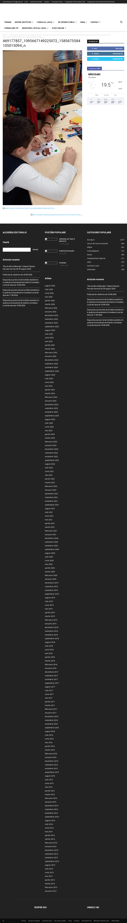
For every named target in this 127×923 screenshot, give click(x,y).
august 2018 (50, 642)
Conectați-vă (118, 54)
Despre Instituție (23, 22)
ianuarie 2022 (50, 490)
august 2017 (50, 687)
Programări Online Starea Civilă (75, 2)
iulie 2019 (49, 601)
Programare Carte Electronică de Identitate (100, 2)
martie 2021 (50, 527)
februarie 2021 (51, 531)
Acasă (5, 35)
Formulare (62, 263)
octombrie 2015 (51, 768)
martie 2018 (50, 661)
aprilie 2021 (50, 523)
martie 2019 (50, 616)
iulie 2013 (49, 869)
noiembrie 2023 (51, 408)
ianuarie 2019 (50, 623)
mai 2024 (48, 386)
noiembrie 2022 (51, 453)
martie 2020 (50, 571)
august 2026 (50, 285)
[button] (121, 22)
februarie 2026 (51, 308)
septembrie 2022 (52, 460)
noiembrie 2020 (51, 542)
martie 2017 (50, 705)
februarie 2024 (51, 397)
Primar (7, 22)
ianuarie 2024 (50, 401)
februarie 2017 (51, 709)
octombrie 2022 (51, 456)
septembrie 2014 (52, 817)
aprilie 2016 (50, 746)
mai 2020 (48, 564)
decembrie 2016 (51, 716)
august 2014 (50, 820)
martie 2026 (50, 304)
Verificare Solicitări (36, 2)
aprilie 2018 (50, 657)
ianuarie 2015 (50, 802)
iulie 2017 (49, 690)
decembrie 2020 (51, 538)
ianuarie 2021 (50, 534)
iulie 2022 (49, 467)
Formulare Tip (11, 28)
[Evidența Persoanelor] (51, 254)
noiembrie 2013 (51, 854)
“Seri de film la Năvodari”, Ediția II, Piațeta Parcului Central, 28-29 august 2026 (19, 267)
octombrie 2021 (51, 501)
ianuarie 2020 (50, 579)
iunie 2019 (49, 605)
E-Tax (26, 2)
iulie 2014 (49, 824)
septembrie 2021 (52, 505)
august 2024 (50, 375)
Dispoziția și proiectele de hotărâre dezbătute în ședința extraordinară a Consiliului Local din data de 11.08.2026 (21, 292)
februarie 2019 (51, 620)
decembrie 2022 (51, 449)
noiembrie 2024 (51, 363)
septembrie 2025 (52, 326)
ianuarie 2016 (50, 757)
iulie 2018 (49, 646)
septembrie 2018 (52, 638)
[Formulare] (51, 266)
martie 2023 (50, 438)
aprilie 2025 (50, 345)
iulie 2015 (49, 779)
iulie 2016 (49, 735)
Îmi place (119, 48)
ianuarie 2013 (50, 891)
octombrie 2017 (51, 679)
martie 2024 (50, 393)
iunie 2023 (49, 427)
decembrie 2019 (51, 583)
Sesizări (46, 2)
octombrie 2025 (51, 323)
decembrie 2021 (51, 493)
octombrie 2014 (51, 813)
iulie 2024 (49, 378)
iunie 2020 (49, 560)
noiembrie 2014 (51, 809)
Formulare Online (57, 2)
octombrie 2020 (51, 545)
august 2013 (50, 865)
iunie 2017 (49, 694)
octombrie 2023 (51, 412)
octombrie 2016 (51, 724)
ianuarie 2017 (50, 713)
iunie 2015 (49, 783)
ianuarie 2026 (50, 311)
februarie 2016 (51, 753)
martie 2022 (50, 482)
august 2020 (50, 553)
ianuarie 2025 (50, 356)
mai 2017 (48, 698)
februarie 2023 (51, 441)
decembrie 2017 (51, 672)
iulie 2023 (49, 423)
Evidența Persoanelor (66, 251)
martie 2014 (50, 839)
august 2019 (50, 597)
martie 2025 (50, 349)
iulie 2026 (49, 289)
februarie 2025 (51, 352)
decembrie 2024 (51, 360)
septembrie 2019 (52, 594)
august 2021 (50, 508)
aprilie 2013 (50, 880)
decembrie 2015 (51, 761)
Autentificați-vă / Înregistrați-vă (13, 2)
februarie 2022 (51, 486)
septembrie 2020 (52, 549)
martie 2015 (50, 794)
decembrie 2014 (51, 805)
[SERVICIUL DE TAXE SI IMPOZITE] (51, 242)
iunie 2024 (49, 382)
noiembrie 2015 (51, 765)
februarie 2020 (51, 575)
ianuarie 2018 (50, 668)
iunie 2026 (49, 293)
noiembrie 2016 (51, 720)
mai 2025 (48, 341)
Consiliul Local (44, 22)
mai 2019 (48, 609)
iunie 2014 (49, 828)
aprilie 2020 (50, 568)
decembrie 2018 (51, 627)
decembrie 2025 (51, 315)
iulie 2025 (49, 334)
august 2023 (50, 419)
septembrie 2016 (52, 727)
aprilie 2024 (50, 389)
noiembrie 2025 (51, 319)
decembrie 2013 (51, 850)
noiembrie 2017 (51, 675)
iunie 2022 (49, 471)
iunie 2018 (49, 649)
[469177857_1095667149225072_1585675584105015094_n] (42, 204)
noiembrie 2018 (51, 631)
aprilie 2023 (50, 434)
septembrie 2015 (52, 772)
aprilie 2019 (50, 612)
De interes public (66, 22)
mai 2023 (48, 430)
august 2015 (50, 776)
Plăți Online (58, 28)
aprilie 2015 (50, 791)
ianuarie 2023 (50, 445)
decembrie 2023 (51, 404)
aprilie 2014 (50, 835)
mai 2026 (48, 297)
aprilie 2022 (50, 479)
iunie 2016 (49, 739)
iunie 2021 (49, 516)
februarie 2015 (51, 798)
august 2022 (50, 464)
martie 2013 (50, 883)
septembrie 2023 (52, 415)
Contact (95, 22)
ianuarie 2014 (50, 846)
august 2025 (50, 330)
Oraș (82, 22)
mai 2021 (48, 519)
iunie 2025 (49, 337)
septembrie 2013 (52, 861)
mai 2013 (48, 876)
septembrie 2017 (52, 683)
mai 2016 (48, 742)
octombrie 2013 (51, 857)
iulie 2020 (49, 557)
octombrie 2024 (51, 367)
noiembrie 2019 (51, 586)
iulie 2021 (49, 512)
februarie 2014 (51, 843)
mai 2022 (48, 475)
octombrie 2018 (51, 635)
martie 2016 (50, 750)
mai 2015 (48, 787)
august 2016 (50, 731)
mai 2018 (48, 653)
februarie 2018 (51, 664)
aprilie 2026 (50, 300)
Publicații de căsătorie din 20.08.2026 (17, 275)
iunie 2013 (49, 872)
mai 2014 (48, 831)
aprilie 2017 (50, 701)
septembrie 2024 (52, 371)
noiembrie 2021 (51, 497)
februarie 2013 (51, 887)
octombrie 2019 (51, 590)
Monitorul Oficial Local (34, 28)
